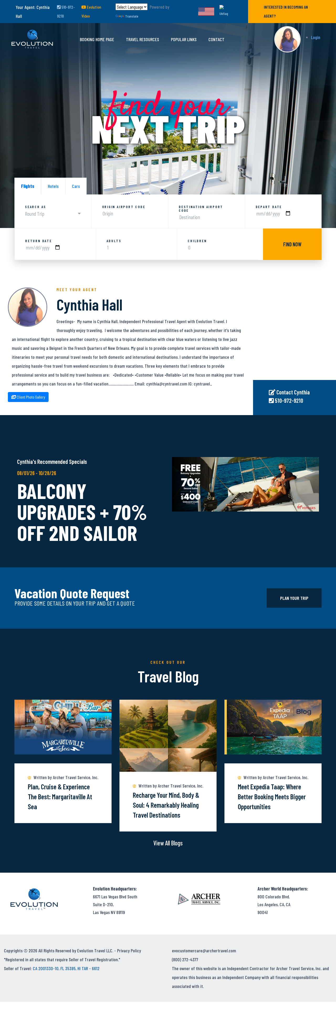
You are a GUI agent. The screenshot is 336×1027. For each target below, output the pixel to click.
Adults (114, 241)
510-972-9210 (66, 11)
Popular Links (184, 39)
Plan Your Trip (294, 598)
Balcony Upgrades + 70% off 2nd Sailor (82, 511)
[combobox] (53, 213)
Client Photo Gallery (30, 396)
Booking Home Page (97, 39)
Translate (131, 16)
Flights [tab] (27, 186)
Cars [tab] (76, 186)
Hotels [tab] (53, 186)
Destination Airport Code (201, 208)
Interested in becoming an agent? (286, 11)
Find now (292, 244)
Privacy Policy (129, 950)
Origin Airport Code (123, 207)
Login (315, 37)
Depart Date (269, 207)
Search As (35, 207)
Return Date (38, 241)
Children (197, 241)
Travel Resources (142, 39)
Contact (216, 39)
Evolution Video (91, 11)
